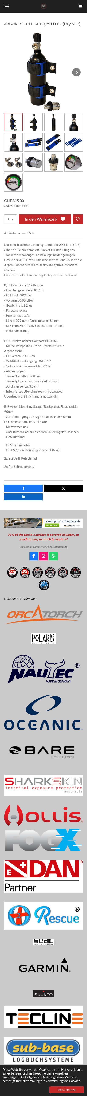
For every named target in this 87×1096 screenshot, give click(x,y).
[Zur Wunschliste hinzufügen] (78, 219)
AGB (49, 547)
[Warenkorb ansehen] (80, 6)
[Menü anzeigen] (6, 6)
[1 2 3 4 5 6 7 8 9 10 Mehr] (10, 219)
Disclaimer (39, 547)
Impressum (26, 547)
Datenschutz (59, 547)
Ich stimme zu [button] (67, 1089)
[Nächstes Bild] (76, 72)
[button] (13, 122)
